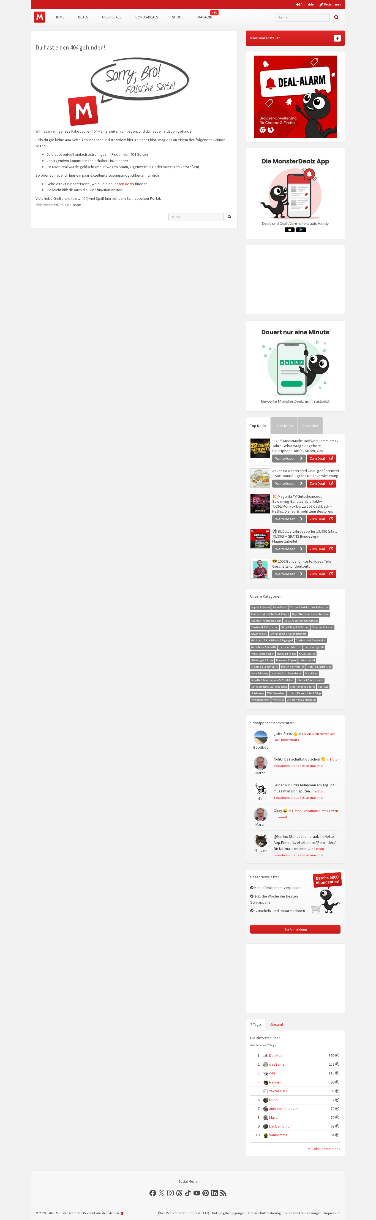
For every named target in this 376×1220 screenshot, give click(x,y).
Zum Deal (318, 458)
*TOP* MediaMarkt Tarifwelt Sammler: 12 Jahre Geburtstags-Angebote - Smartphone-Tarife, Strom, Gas (305, 445)
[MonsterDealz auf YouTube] (196, 1193)
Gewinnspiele (259, 634)
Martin (274, 1117)
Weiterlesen (285, 458)
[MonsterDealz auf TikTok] (188, 1193)
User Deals (112, 17)
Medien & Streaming (292, 667)
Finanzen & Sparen (322, 627)
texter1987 (278, 1090)
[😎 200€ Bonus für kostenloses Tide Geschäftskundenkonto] (259, 569)
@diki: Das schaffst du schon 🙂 (300, 759)
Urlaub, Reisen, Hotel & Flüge (304, 693)
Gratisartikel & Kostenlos (311, 640)
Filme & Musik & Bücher (295, 627)
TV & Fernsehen (276, 693)
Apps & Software (260, 607)
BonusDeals (280, 607)
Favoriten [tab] (310, 425)
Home (59, 17)
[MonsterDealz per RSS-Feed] (223, 1193)
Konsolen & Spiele (286, 660)
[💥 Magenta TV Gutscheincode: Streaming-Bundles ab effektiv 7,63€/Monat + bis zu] (259, 504)
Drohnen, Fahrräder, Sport (266, 620)
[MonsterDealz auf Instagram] (170, 1193)
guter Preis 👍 (286, 733)
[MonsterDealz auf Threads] (179, 1193)
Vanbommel (278, 1135)
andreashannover (283, 1108)
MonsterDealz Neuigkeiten (286, 673)
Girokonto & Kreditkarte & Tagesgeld (272, 640)
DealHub (276, 1055)
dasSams (276, 1064)
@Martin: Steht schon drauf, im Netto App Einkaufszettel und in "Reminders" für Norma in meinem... (305, 842)
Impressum (332, 1213)
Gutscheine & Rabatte (263, 647)
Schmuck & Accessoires (310, 680)
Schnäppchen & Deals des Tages (269, 686)
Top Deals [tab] (258, 425)
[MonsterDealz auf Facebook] (152, 1193)
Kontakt (194, 1213)
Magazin (204, 17)
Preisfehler (311, 673)
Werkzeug (278, 700)
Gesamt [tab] (276, 1024)
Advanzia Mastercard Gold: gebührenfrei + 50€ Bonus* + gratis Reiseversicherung (305, 473)
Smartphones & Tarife (302, 686)
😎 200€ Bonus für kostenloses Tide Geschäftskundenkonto (301, 564)
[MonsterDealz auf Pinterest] (205, 1193)
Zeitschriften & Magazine (301, 700)
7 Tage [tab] (255, 1024)
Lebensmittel (307, 660)
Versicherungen (260, 700)
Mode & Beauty (259, 673)
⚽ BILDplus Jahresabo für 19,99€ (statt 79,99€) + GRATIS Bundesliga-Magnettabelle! (304, 536)
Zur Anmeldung (295, 929)
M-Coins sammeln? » (324, 1148)
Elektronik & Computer (264, 627)
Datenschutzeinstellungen (302, 1213)
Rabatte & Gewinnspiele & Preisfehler (272, 680)
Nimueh (275, 1082)
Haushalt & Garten (290, 647)
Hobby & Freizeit (286, 653)
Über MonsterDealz (172, 1213)
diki (272, 1073)
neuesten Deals (121, 183)
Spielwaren (257, 693)
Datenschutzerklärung (264, 1213)
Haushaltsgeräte (314, 647)
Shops (178, 17)
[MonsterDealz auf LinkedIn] (214, 1193)
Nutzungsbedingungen (229, 1213)
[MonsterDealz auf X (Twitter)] (161, 1193)
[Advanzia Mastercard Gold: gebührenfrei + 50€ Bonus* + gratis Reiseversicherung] (259, 478)
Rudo (273, 1099)
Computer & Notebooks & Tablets (270, 614)
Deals (83, 17)
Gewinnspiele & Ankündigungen (288, 634)
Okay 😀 (281, 810)
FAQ (206, 1213)
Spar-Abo (323, 686)
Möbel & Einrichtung (319, 667)
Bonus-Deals (146, 17)
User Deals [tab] (284, 425)
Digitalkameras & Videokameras (310, 614)
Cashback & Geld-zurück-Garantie (309, 607)
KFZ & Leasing (307, 653)
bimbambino (279, 1126)
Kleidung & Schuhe (262, 660)
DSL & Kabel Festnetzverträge (301, 620)
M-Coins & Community (264, 667)
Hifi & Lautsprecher (262, 653)
